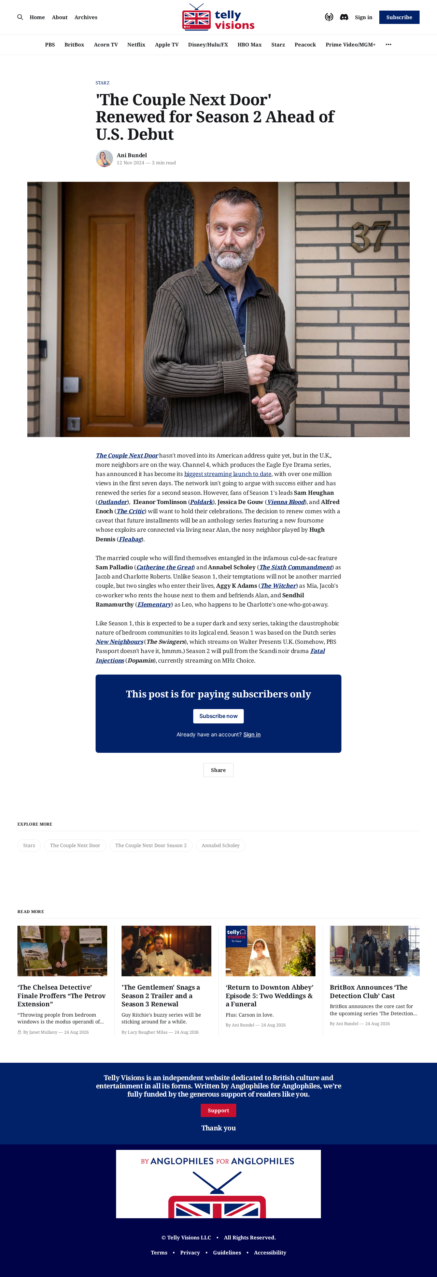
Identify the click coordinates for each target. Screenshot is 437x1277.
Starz (278, 44)
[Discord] (344, 17)
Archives (85, 17)
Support (218, 1110)
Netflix (136, 44)
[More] (388, 44)
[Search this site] (20, 17)
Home (37, 17)
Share (218, 769)
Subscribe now (218, 715)
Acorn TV (106, 44)
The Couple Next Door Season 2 (151, 845)
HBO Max (250, 44)
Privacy (190, 1252)
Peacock (305, 44)
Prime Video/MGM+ (351, 44)
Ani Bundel (132, 155)
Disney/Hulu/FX (208, 44)
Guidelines (227, 1252)
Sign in (363, 17)
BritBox (74, 44)
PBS (50, 44)
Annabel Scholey (221, 845)
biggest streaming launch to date (228, 474)
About (60, 17)
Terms (159, 1252)
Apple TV (167, 44)
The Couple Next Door (75, 845)
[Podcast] (329, 17)
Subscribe (399, 17)
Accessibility (270, 1252)
